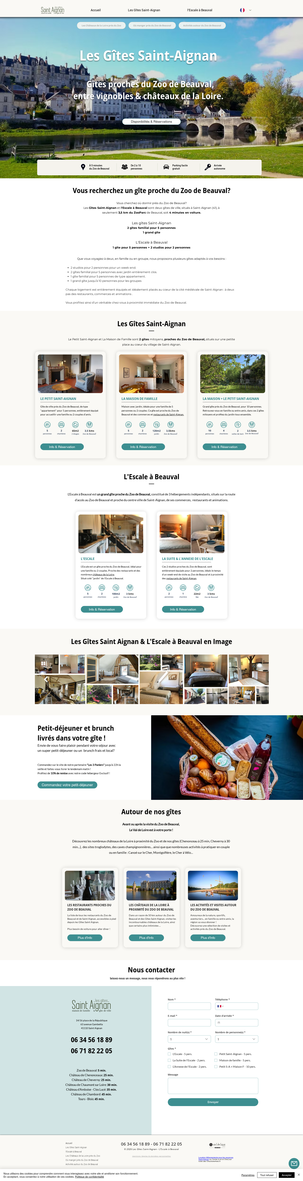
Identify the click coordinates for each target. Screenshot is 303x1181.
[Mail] (294, 1163)
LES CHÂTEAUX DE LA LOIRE (148, 905)
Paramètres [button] (247, 1175)
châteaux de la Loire (103, 574)
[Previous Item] (46, 679)
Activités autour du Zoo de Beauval (78, 1164)
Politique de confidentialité (89, 1176)
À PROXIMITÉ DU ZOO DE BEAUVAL (151, 907)
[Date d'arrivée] (218, 1022)
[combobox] (189, 1039)
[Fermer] (299, 1175)
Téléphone (222, 999)
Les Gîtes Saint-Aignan (76, 1147)
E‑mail (172, 1015)
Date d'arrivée (224, 1015)
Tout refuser (267, 1175)
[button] (144, 10)
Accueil (69, 1143)
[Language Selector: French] (245, 10)
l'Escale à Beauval (74, 1151)
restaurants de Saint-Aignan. (168, 414)
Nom (172, 999)
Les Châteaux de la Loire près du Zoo (78, 1156)
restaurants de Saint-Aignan (181, 578)
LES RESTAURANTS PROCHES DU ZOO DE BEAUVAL (89, 907)
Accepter (287, 1175)
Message (173, 1074)
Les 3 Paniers (95, 764)
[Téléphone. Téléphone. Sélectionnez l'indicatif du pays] (220, 1006)
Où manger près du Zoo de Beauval (78, 1160)
